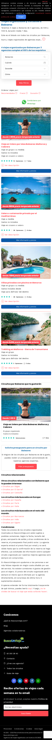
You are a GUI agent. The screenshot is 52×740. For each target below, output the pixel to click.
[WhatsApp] (38, 680)
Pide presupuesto (26, 466)
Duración (34, 93)
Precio (23, 93)
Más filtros (24, 83)
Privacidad (8, 729)
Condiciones (19, 729)
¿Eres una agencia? (15, 663)
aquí (30, 588)
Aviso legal (38, 729)
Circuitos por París (10, 503)
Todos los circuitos (15, 668)
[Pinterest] (26, 680)
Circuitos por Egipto (10, 523)
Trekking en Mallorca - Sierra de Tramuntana (24, 349)
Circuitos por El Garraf (12, 489)
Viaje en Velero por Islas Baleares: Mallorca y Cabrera (24, 145)
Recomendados (8, 93)
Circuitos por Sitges (10, 486)
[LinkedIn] (20, 680)
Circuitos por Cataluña (11, 493)
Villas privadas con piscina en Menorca (21, 282)
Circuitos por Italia (10, 506)
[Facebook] (32, 680)
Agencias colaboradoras (14, 631)
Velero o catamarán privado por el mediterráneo (19, 214)
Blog (6, 626)
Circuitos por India (10, 519)
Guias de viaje (13, 673)
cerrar (45, 1)
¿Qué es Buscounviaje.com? (16, 621)
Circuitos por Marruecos (12, 516)
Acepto (21, 17)
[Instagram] (13, 680)
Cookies (29, 729)
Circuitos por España (11, 500)
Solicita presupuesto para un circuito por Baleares (26, 449)
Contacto (11, 658)
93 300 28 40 (12, 653)
